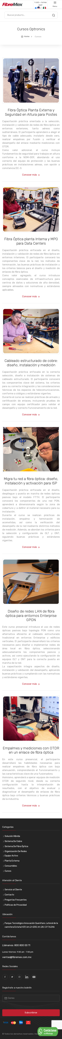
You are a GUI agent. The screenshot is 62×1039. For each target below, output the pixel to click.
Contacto (9, 894)
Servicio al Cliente (13, 889)
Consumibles (11, 866)
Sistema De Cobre (13, 841)
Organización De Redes (16, 851)
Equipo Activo (11, 855)
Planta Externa (12, 861)
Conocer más (29, 174)
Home (26, 36)
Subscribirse (31, 1012)
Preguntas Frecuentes (16, 900)
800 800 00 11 (22, 945)
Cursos (8, 871)
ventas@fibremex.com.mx (16, 957)
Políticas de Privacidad (16, 905)
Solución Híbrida (12, 836)
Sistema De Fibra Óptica (16, 846)
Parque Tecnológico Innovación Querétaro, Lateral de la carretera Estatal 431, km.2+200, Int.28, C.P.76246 (31, 925)
